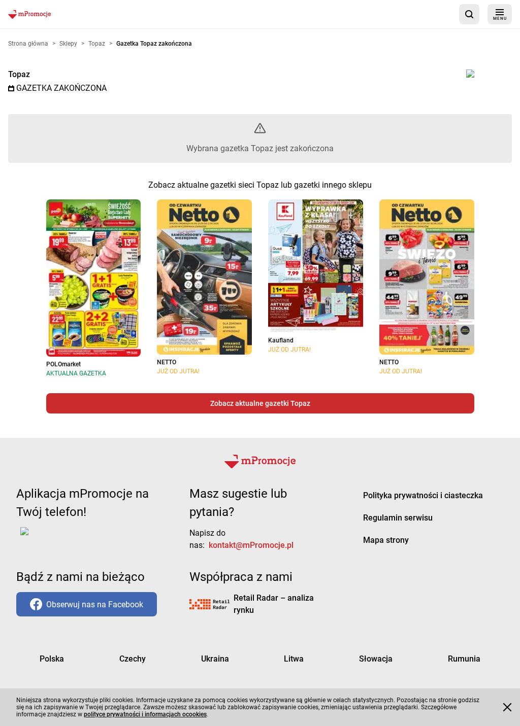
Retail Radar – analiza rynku (274, 604)
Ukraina (215, 659)
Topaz (19, 74)
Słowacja (376, 659)
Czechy (132, 659)
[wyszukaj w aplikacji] (469, 14)
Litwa (294, 659)
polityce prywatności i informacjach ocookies (145, 714)
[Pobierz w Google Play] (56, 537)
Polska (52, 659)
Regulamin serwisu (398, 518)
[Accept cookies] (507, 707)
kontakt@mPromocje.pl (251, 545)
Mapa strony (386, 540)
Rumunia (464, 659)
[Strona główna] (29, 14)
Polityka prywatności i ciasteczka (423, 495)
